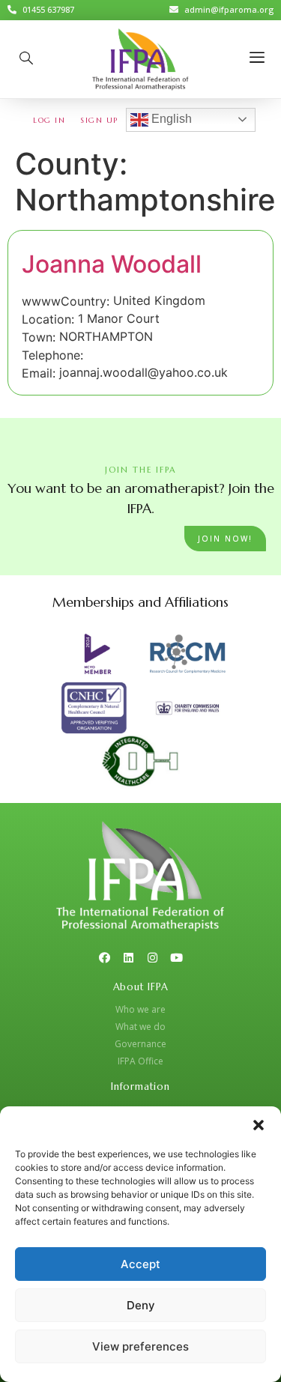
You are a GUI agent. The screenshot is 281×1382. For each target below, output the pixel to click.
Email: (38, 373)
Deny (141, 1305)
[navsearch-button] (26, 59)
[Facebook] (104, 957)
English (170, 118)
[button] (258, 1125)
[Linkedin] (128, 957)
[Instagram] (152, 957)
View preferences (140, 1346)
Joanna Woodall (112, 264)
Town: (38, 337)
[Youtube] (176, 957)
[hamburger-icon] (257, 58)
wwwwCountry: (65, 301)
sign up (99, 120)
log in (49, 120)
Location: (48, 319)
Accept (140, 1264)
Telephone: (52, 355)
